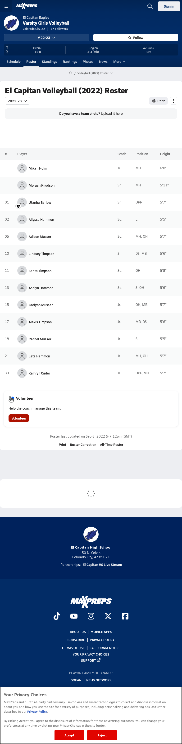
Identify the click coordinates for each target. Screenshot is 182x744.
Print (161, 100)
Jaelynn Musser (41, 305)
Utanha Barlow (40, 202)
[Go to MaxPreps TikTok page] (57, 616)
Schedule (14, 61)
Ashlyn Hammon (41, 288)
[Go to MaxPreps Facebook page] (125, 616)
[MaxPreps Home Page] (71, 73)
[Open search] (150, 6)
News (103, 61)
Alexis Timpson (40, 322)
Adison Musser (40, 236)
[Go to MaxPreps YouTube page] (74, 616)
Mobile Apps (101, 631)
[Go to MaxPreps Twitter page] (108, 616)
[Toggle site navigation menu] (6, 6)
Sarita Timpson (40, 270)
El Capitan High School (91, 547)
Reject (102, 735)
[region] (91, 715)
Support (88, 660)
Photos (88, 61)
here (119, 113)
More (117, 61)
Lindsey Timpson (41, 253)
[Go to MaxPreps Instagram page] (91, 616)
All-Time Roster (111, 444)
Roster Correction (83, 444)
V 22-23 (44, 37)
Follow (138, 37)
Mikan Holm (38, 168)
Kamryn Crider (39, 373)
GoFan (76, 680)
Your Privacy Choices (91, 654)
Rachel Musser (40, 339)
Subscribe (76, 639)
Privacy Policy (102, 639)
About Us (78, 631)
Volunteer (19, 418)
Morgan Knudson (42, 185)
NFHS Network (99, 680)
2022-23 (15, 100)
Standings (49, 61)
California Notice (105, 647)
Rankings (70, 61)
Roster (31, 61)
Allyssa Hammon (41, 219)
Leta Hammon (39, 356)
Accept (69, 735)
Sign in (169, 6)
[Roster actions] (173, 101)
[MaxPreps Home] (26, 6)
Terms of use (73, 647)
